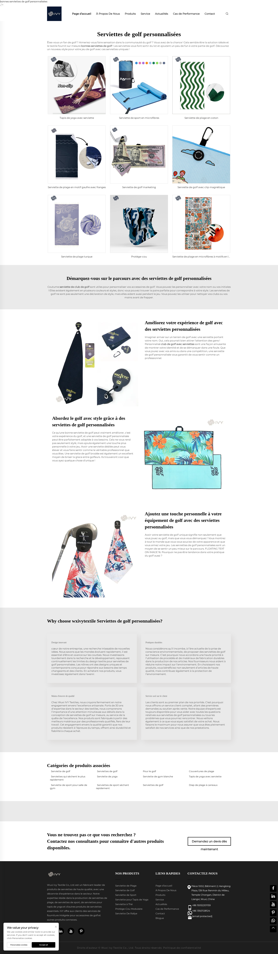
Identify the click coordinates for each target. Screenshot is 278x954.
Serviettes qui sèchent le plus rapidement (67, 778)
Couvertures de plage (201, 771)
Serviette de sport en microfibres (139, 117)
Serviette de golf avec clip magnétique (201, 187)
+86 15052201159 (201, 905)
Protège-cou (139, 256)
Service (145, 13)
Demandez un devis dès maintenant (209, 843)
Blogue (160, 918)
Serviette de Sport (125, 895)
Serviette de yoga (107, 776)
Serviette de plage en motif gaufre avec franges (77, 187)
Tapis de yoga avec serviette (77, 117)
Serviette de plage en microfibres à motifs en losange (204, 256)
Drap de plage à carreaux (203, 785)
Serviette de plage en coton (201, 117)
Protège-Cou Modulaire (128, 909)
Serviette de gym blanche (158, 776)
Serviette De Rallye (126, 913)
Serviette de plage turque (76, 256)
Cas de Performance (186, 13)
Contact (210, 13)
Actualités (161, 13)
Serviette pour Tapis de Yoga (131, 899)
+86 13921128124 (201, 910)
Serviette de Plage (126, 885)
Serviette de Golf (125, 890)
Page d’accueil (81, 13)
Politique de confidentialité (182, 947)
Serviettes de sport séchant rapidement (112, 787)
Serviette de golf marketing (139, 187)
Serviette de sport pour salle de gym (68, 787)
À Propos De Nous (108, 13)
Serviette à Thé (124, 904)
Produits (130, 13)
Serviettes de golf (107, 771)
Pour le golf (149, 771)
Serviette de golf (60, 771)
